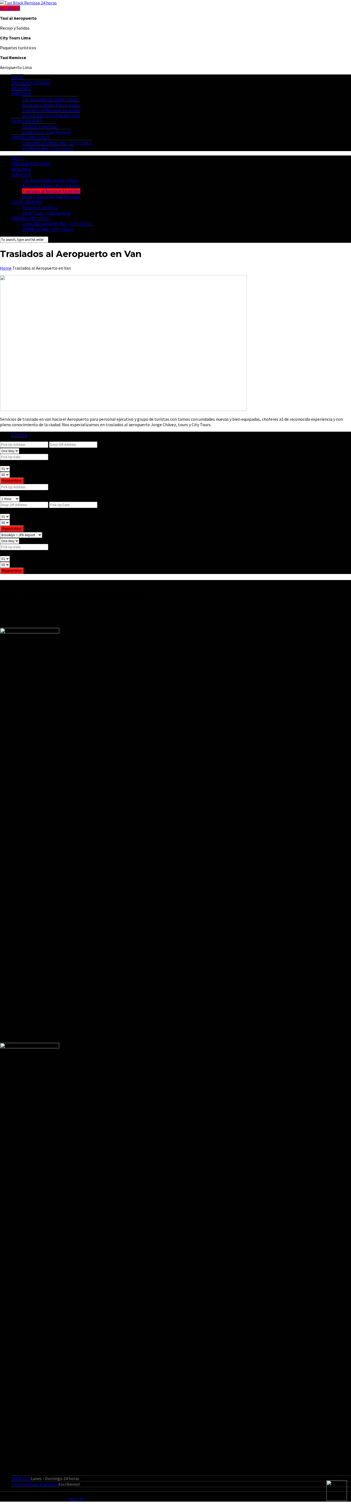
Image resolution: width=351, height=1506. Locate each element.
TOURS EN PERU (26, 121)
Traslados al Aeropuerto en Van (51, 110)
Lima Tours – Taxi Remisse (46, 132)
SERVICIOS (21, 93)
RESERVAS (20, 88)
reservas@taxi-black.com (34, 1484)
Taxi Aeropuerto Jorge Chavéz (50, 99)
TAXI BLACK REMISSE (30, 82)
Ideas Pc (76, 1499)
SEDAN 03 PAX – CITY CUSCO (48, 148)
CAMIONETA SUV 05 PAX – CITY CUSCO (57, 143)
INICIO (17, 77)
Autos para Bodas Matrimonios (51, 104)
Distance (19, 434)
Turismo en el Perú (39, 126)
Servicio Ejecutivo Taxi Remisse (51, 115)
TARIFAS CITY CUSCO (30, 137)
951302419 (21, 1478)
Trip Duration (12, 493)
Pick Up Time (12, 463)
